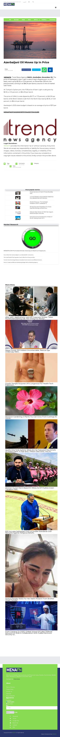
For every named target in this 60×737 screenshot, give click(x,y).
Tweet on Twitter (36, 69)
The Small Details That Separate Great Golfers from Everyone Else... (19, 257)
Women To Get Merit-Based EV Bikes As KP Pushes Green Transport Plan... (29, 488)
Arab (23, 19)
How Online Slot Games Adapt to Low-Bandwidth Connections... (19, 254)
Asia (29, 19)
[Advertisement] (30, 13)
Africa (35, 19)
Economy (52, 19)
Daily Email (15, 723)
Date (6, 69)
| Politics (43, 19)
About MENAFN (10, 696)
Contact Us (9, 691)
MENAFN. (14, 732)
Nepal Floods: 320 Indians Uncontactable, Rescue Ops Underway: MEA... (27, 351)
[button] (28, 2)
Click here (17, 679)
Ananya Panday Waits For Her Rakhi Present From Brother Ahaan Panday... (29, 599)
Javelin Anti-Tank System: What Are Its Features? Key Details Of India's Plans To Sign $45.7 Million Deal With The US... (30, 450)
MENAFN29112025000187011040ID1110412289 (21, 112)
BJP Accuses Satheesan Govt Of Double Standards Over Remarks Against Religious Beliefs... (28, 532)
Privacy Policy (9, 689)
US (8, 19)
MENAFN (7, 77)
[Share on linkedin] (50, 69)
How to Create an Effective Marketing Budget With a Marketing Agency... (21, 262)
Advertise (8, 693)
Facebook (15, 716)
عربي (24, 2)
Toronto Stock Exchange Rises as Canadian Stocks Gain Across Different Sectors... (23, 259)
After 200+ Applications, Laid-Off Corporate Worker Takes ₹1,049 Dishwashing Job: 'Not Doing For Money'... (29, 318)
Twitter (14, 718)
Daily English (10, 702)
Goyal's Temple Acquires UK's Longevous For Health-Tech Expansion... (29, 384)
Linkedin (14, 725)
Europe (16, 19)
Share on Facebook (26, 69)
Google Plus (15, 720)
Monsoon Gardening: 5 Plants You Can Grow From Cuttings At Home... (31, 417)
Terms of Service (10, 687)
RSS (13, 727)
